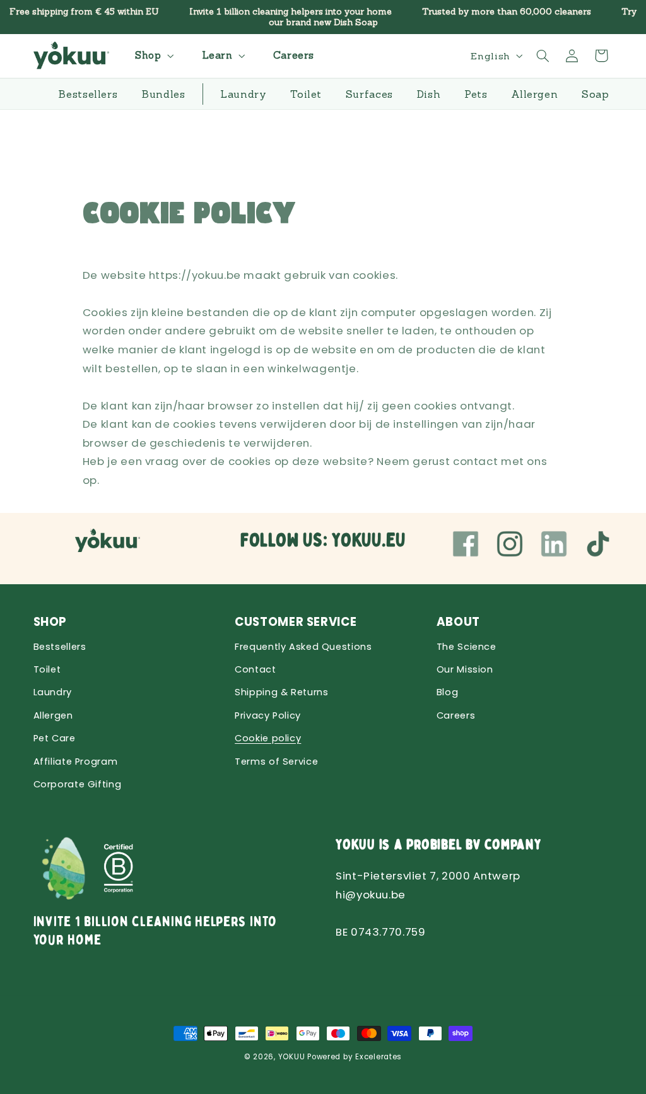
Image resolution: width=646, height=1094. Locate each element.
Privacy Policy (268, 715)
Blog (448, 692)
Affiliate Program (75, 761)
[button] (153, 56)
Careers (456, 715)
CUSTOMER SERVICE (295, 622)
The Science (466, 646)
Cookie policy (268, 738)
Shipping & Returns (281, 692)
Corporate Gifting (77, 784)
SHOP (50, 622)
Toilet (47, 669)
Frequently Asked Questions (303, 646)
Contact (255, 669)
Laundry (52, 692)
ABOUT (458, 622)
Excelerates (378, 1057)
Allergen (53, 715)
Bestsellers (59, 646)
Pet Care (54, 738)
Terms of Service (276, 761)
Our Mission (465, 669)
